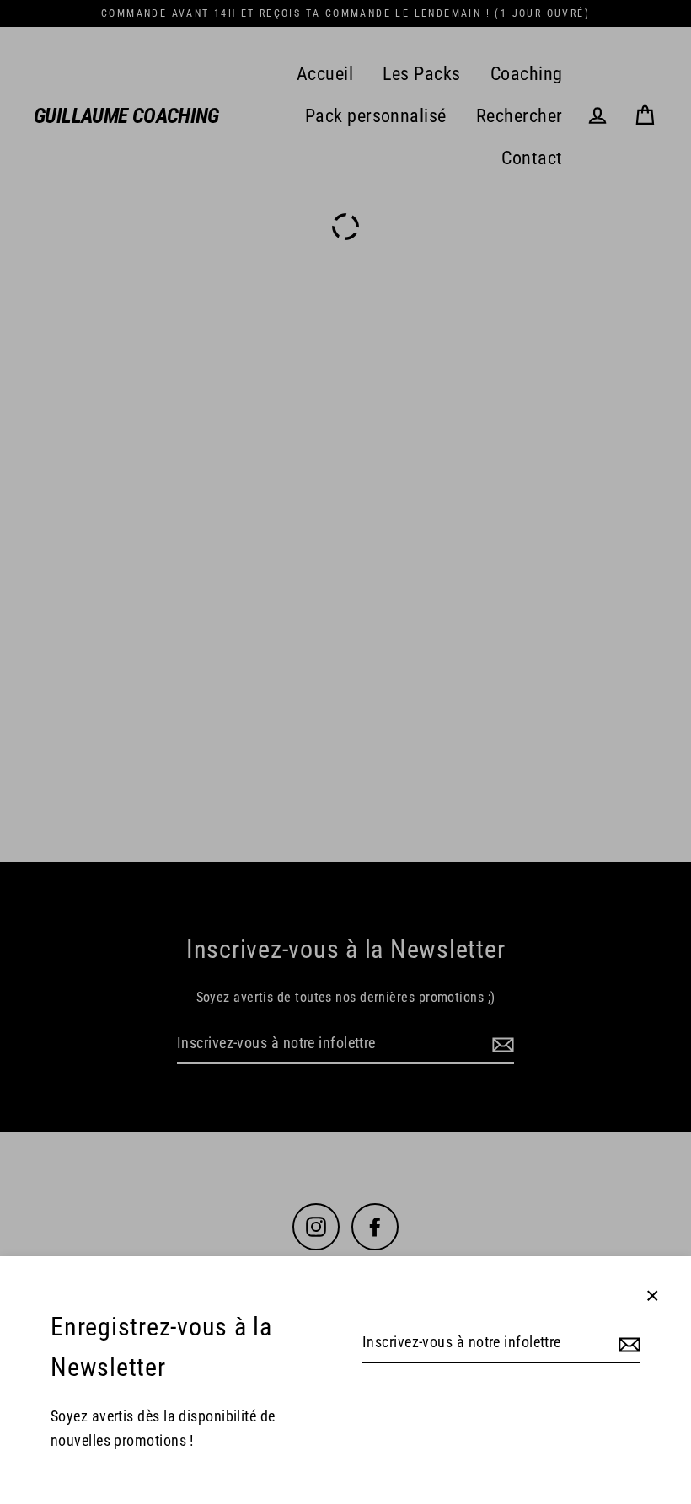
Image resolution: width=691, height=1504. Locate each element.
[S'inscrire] (626, 1343)
